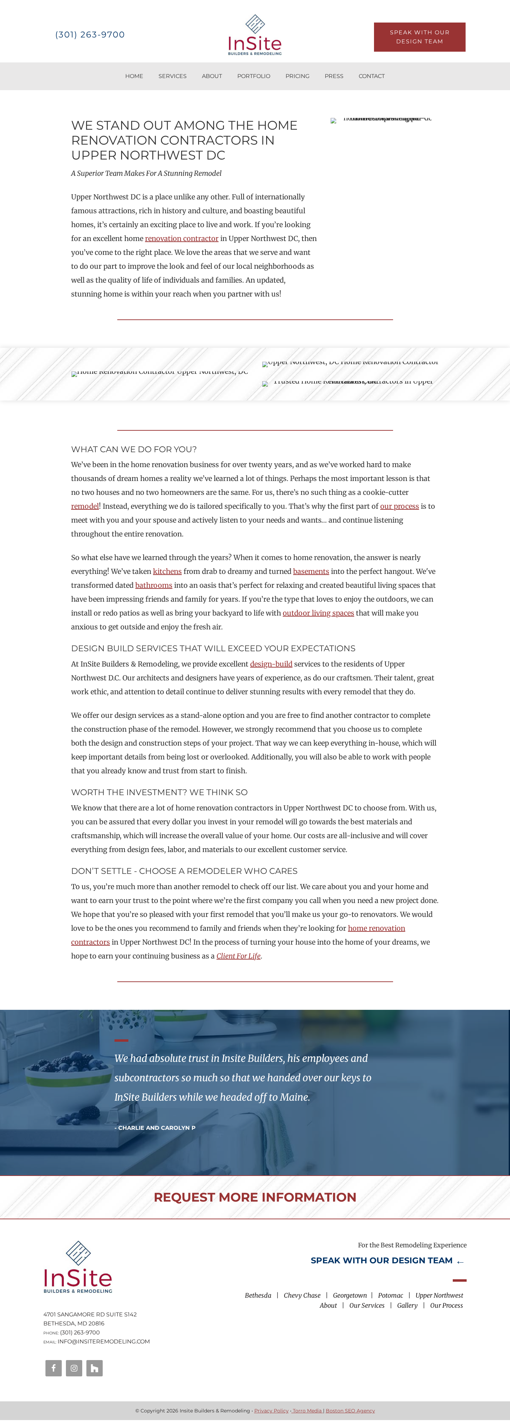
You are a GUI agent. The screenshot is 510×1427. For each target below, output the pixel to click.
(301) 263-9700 (90, 34)
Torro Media (307, 1411)
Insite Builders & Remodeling (255, 34)
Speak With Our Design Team (420, 37)
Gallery (407, 1305)
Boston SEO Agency (350, 1411)
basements (311, 571)
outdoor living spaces (318, 613)
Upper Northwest (439, 1295)
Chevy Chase (302, 1295)
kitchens (167, 571)
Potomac (390, 1295)
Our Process (446, 1305)
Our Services (367, 1305)
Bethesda (258, 1295)
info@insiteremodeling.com (104, 1341)
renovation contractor (182, 238)
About (328, 1305)
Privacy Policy (271, 1411)
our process (399, 506)
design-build (271, 664)
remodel (85, 506)
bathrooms (153, 585)
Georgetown (350, 1295)
